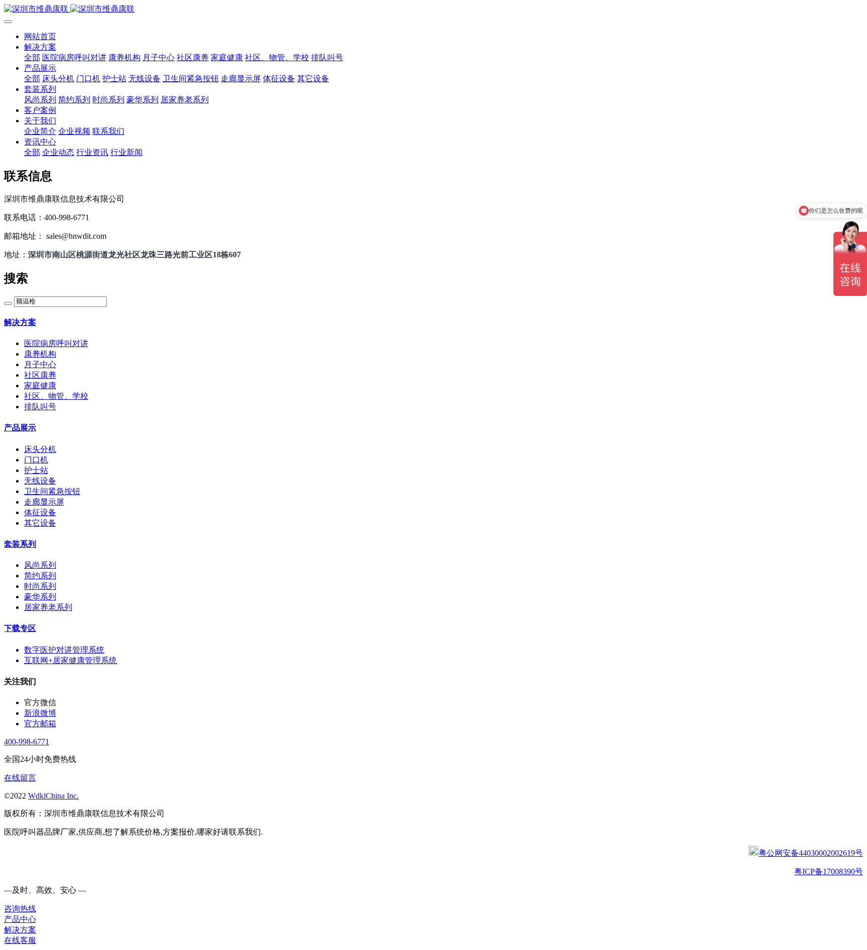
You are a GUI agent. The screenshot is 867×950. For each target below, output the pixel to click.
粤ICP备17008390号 (828, 871)
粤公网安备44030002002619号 (811, 853)
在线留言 (20, 777)
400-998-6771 (26, 741)
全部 (32, 57)
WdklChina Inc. (53, 795)
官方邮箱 (40, 723)
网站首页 (40, 36)
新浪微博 (40, 713)
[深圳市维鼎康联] (433, 9)
